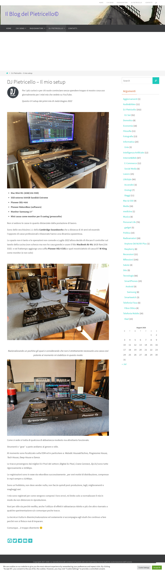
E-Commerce (130, 163)
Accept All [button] (157, 567)
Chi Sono (110, 2)
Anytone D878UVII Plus (135, 243)
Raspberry (129, 248)
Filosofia (127, 131)
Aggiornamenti (130, 98)
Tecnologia (128, 275)
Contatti (148, 2)
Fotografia (128, 136)
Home (101, 2)
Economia (128, 125)
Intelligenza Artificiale (133, 152)
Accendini (129, 184)
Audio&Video (129, 104)
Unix (126, 147)
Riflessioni (128, 259)
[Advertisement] (82, 51)
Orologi (128, 190)
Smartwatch (130, 297)
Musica (126, 216)
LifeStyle (127, 179)
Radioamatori (122, 2)
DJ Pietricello (136, 2)
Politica (126, 232)
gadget (127, 227)
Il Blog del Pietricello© (32, 14)
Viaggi (127, 195)
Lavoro (126, 173)
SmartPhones (131, 281)
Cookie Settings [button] (144, 567)
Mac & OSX (128, 200)
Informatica (128, 141)
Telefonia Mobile (131, 313)
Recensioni (128, 254)
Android (129, 286)
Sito (125, 270)
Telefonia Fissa (130, 302)
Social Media (130, 168)
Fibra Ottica (130, 308)
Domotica (128, 120)
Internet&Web (130, 157)
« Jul (124, 364)
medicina (127, 211)
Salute (126, 264)
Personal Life (129, 222)
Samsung (131, 292)
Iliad (126, 318)
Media (126, 206)
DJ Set (127, 115)
